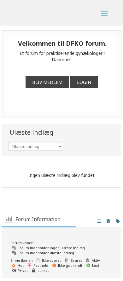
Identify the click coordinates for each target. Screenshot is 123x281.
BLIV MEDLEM (47, 82)
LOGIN (84, 82)
